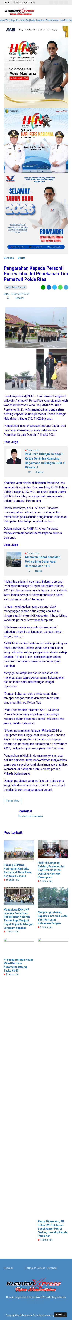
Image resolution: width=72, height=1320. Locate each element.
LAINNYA (60, 1314)
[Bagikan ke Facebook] (49, 287)
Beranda (9, 258)
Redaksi (8, 1267)
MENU (7, 2)
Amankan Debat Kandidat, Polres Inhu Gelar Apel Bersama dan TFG (42, 561)
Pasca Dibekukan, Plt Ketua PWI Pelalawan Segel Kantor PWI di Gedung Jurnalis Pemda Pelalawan (52, 1228)
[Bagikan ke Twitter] (54, 287)
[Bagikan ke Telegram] (65, 287)
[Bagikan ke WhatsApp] (60, 287)
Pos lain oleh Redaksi (30, 816)
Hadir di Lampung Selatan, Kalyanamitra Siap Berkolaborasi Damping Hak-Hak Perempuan (51, 870)
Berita (21, 258)
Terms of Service (35, 1267)
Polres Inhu (12, 800)
